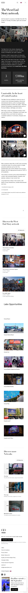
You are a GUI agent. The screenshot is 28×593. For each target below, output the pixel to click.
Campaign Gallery (5, 560)
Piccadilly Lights (6, 293)
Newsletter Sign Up (7, 539)
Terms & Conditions (5, 550)
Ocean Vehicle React (9, 334)
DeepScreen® (7, 421)
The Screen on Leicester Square (10, 269)
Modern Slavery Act (5, 555)
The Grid (6, 476)
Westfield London (8, 513)
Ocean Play (6, 403)
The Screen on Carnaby (8, 247)
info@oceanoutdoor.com (6, 567)
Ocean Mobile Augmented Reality (12, 369)
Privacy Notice (4, 552)
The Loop (6, 494)
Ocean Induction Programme (7, 562)
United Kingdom (5, 571)
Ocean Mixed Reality (9, 386)
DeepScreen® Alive (8, 438)
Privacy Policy (5, 543)
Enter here (14, 589)
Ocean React (7, 318)
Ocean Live (6, 352)
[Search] (17, 2)
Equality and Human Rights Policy (8, 557)
